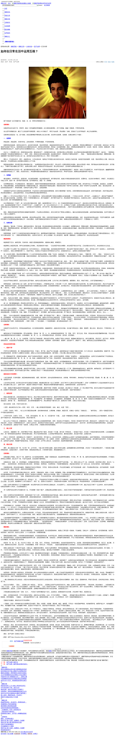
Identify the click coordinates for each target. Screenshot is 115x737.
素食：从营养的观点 (7, 718)
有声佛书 (7, 33)
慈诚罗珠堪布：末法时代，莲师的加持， (14, 702)
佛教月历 (3, 3)
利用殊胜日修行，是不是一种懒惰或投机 (14, 713)
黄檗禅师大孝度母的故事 (9, 706)
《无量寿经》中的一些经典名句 (11, 709)
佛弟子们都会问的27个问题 (9, 697)
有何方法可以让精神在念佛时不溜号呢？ (14, 693)
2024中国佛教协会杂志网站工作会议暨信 (14, 675)
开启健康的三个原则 (7, 726)
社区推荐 (7, 26)
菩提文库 (7, 15)
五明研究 (7, 22)
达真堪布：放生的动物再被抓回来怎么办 (14, 691)
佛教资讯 (7, 12)
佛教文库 (21, 46)
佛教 (50, 651)
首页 (5, 8)
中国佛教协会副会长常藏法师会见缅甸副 (14, 678)
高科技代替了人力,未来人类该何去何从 (13, 685)
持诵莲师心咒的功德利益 (9, 704)
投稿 (112, 62)
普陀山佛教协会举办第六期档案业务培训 (14, 669)
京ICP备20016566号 (26, 732)
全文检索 (47, 5)
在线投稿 (11, 646)
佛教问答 (7, 19)
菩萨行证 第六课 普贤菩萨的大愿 (11, 722)
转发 (109, 62)
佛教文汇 (7, 36)
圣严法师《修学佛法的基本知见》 (17, 664)
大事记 (35, 733)
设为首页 (48, 3)
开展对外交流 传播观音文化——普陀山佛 (14, 676)
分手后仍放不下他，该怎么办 (10, 687)
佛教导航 (14, 46)
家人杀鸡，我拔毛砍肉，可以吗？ (11, 695)
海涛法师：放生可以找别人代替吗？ (12, 689)
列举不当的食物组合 (7, 724)
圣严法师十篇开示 (12, 662)
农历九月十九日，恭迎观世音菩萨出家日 (14, 680)
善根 (18, 641)
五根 (21, 641)
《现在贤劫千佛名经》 (8, 711)
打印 (105, 62)
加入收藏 (28, 3)
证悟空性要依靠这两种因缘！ (10, 708)
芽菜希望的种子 (6, 730)
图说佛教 (7, 29)
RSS (9, 3)
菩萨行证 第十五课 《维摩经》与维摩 (12, 720)
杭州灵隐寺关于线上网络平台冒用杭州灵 (14, 671)
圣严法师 (37, 46)
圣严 (15, 641)
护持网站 (24, 733)
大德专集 (29, 46)
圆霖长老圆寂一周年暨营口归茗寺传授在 (14, 673)
